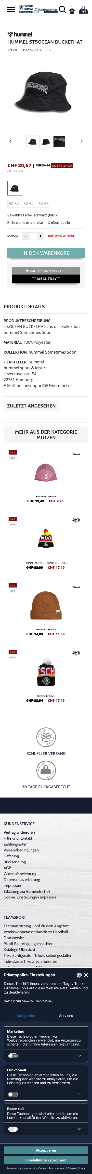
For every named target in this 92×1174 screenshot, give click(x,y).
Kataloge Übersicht (19, 949)
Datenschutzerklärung (22, 879)
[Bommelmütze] (46, 678)
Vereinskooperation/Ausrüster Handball (36, 931)
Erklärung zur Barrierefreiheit (27, 891)
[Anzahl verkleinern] (25, 236)
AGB (7, 867)
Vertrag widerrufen (19, 832)
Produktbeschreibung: (28, 320)
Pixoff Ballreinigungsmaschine (28, 943)
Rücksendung (15, 862)
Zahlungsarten (15, 844)
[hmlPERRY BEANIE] (46, 478)
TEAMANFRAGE (46, 279)
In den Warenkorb (46, 253)
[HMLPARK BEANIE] (46, 611)
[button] (11, 9)
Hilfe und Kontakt (18, 838)
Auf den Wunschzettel (48, 271)
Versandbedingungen (21, 850)
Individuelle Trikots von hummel (30, 961)
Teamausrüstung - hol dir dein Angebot (36, 926)
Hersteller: (15, 362)
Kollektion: (16, 352)
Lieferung (11, 856)
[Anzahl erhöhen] (40, 236)
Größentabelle (59, 223)
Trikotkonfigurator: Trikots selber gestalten (38, 955)
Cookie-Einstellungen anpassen (30, 897)
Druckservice (14, 937)
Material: (13, 342)
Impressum (13, 885)
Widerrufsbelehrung (20, 873)
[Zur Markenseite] (19, 35)
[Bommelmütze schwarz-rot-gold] (46, 545)
